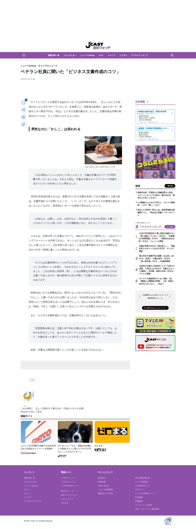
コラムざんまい (69, 55)
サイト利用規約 (141, 482)
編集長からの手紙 (105, 493)
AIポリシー (139, 489)
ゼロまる (65, 503)
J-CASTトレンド (68, 482)
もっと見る (170, 227)
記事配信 (139, 501)
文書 (32, 380)
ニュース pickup (87, 55)
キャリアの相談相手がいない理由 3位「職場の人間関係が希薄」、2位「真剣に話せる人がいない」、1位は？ (156, 281)
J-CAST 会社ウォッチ (98, 45)
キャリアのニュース (47, 65)
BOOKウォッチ (67, 491)
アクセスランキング (139, 55)
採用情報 (101, 482)
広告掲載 (139, 497)
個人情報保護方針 (142, 478)
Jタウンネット (67, 499)
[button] (24, 55)
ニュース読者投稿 (105, 489)
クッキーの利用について (145, 493)
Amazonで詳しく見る (31, 411)
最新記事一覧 (53, 55)
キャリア (112, 55)
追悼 (137, 185)
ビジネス (123, 55)
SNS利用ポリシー (142, 485)
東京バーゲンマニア (69, 495)
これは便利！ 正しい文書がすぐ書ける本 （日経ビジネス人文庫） (53, 408)
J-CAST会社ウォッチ (70, 485)
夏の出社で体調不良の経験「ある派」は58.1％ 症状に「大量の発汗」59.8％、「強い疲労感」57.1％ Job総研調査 (156, 258)
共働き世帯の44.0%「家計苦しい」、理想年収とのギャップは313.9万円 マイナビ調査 (157, 248)
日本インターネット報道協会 (147, 509)
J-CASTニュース (68, 478)
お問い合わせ (103, 485)
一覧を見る (170, 186)
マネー (101, 55)
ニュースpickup (28, 65)
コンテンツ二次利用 (143, 505)
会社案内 (101, 478)
